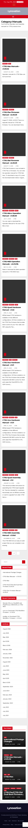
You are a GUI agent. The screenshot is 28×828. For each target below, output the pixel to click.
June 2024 (6, 690)
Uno (16, 417)
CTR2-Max (6, 580)
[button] (23, 16)
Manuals (5, 63)
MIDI (16, 258)
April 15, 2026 (8, 313)
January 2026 (7, 653)
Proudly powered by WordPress (9, 815)
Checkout (14, 820)
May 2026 (6, 637)
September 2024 (8, 686)
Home (5, 820)
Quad (16, 304)
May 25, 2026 (8, 267)
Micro (16, 210)
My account (21, 820)
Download (5, 109)
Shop (12, 824)
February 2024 (7, 695)
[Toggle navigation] (13, 17)
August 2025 (6, 662)
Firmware (13, 788)
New (5, 737)
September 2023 (8, 703)
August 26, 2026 (10, 744)
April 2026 (6, 641)
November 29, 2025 (9, 538)
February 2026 (7, 649)
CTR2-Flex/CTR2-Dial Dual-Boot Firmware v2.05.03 (13, 794)
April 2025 (6, 678)
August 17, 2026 (8, 117)
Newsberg (24, 815)
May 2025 (6, 674)
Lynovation (14, 11)
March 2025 (6, 682)
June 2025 (6, 670)
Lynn (17, 71)
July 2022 (6, 711)
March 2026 (6, 645)
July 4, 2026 (7, 218)
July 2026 (6, 633)
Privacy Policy (6, 824)
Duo (10, 359)
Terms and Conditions (20, 824)
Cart (9, 820)
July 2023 (6, 707)
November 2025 (8, 658)
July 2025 (6, 666)
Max (10, 63)
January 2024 (7, 699)
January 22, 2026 (9, 483)
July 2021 (6, 715)
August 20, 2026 (9, 71)
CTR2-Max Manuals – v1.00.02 (12, 576)
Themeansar (15, 817)
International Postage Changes (12, 572)
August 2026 (6, 629)
